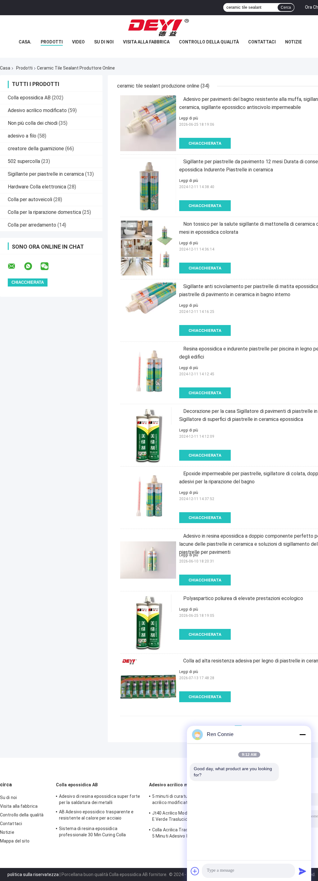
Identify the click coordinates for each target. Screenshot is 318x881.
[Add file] (195, 871)
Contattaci (262, 41)
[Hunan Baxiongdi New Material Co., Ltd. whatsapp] (32, 266)
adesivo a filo (22, 136)
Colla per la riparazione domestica (44, 212)
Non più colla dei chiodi (32, 123)
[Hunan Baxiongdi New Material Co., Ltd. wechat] (48, 266)
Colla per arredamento (32, 225)
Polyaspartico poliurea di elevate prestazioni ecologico (243, 598)
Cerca (286, 7)
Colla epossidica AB (29, 98)
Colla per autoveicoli (30, 199)
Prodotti (52, 41)
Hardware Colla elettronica (37, 187)
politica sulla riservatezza (33, 874)
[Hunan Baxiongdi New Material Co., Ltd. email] (15, 266)
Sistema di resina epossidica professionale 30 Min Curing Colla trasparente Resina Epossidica (92, 832)
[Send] (302, 871)
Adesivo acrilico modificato (37, 110)
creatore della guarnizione (36, 148)
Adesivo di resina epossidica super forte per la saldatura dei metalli (99, 799)
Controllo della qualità (209, 41)
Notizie (293, 41)
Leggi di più (188, 118)
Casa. (25, 41)
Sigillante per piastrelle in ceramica (46, 174)
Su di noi (104, 41)
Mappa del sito (15, 840)
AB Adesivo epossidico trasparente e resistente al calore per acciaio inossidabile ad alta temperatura (96, 815)
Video (78, 41)
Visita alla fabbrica (146, 41)
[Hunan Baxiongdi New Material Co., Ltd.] (159, 27)
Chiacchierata (205, 143)
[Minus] (302, 734)
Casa (5, 68)
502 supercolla (24, 161)
